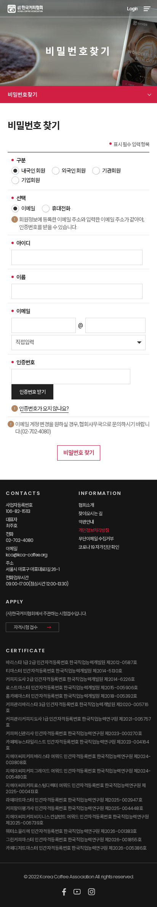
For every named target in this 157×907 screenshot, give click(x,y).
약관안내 (86, 522)
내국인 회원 (33, 171)
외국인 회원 (73, 171)
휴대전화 (61, 208)
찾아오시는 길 (90, 513)
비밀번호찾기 (22, 95)
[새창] (64, 892)
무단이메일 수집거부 (96, 538)
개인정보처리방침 (93, 530)
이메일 (28, 208)
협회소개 (86, 505)
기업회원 (30, 180)
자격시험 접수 (25, 627)
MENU (147, 8)
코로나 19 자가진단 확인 (98, 547)
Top (146, 881)
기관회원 (111, 171)
